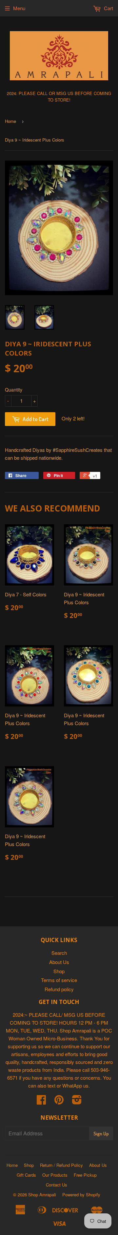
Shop (59, 971)
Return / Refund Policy (61, 1165)
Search (59, 952)
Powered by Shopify (81, 1194)
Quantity (13, 389)
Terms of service (59, 979)
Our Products (55, 1175)
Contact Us (56, 1185)
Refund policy (59, 989)
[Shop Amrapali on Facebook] (41, 1101)
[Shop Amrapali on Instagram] (77, 1101)
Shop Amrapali (42, 1194)
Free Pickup (85, 1175)
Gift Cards (26, 1175)
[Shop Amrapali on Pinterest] (59, 1101)
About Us (59, 961)
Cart (108, 8)
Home (10, 121)
